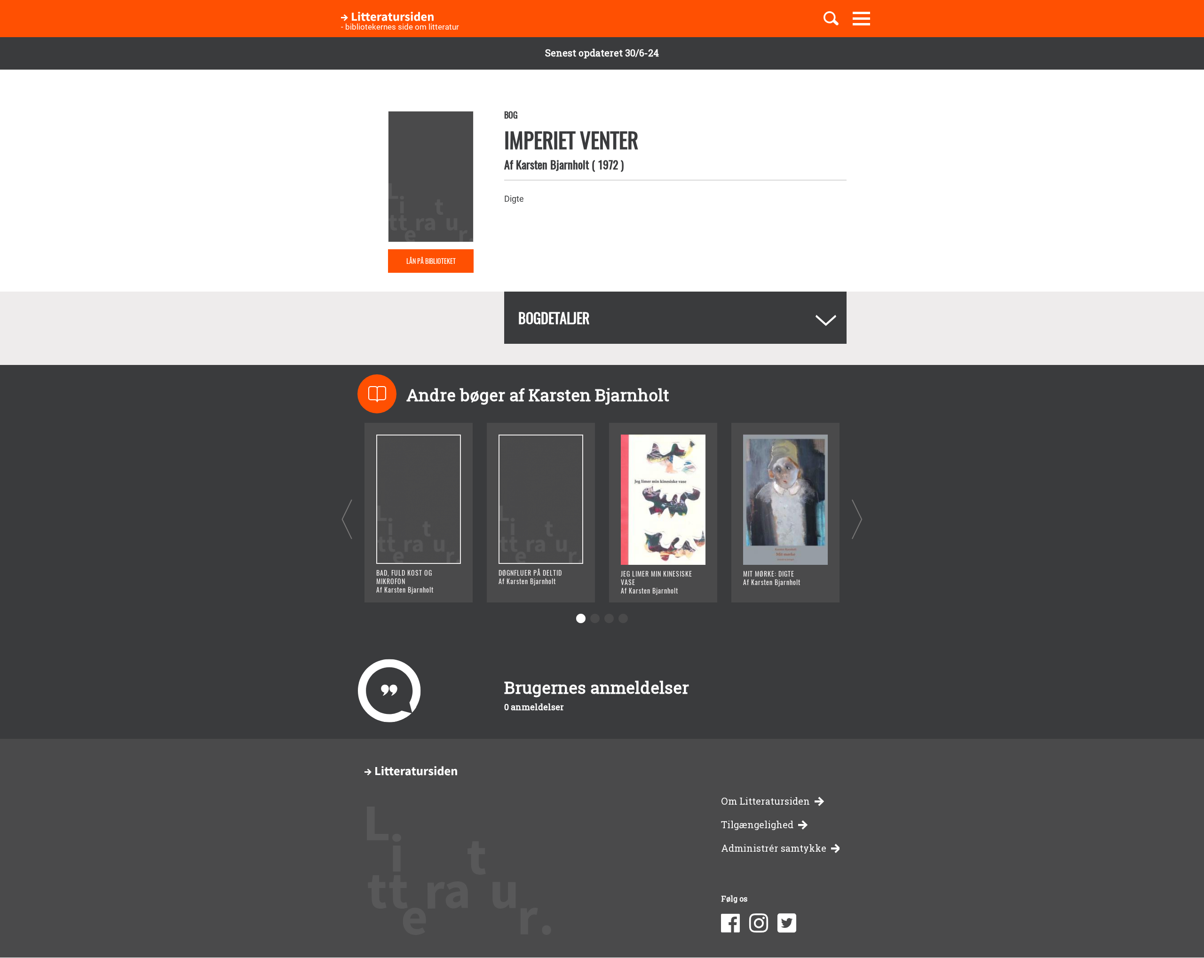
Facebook (730, 923)
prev (347, 519)
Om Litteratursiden (765, 801)
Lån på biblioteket (431, 261)
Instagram (758, 923)
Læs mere (407, 583)
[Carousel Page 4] (623, 618)
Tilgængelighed (757, 824)
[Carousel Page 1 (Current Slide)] (581, 618)
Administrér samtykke (773, 848)
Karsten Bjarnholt (552, 164)
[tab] (675, 318)
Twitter (786, 923)
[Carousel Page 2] (595, 618)
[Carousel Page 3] (609, 618)
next (857, 519)
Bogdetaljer (554, 317)
